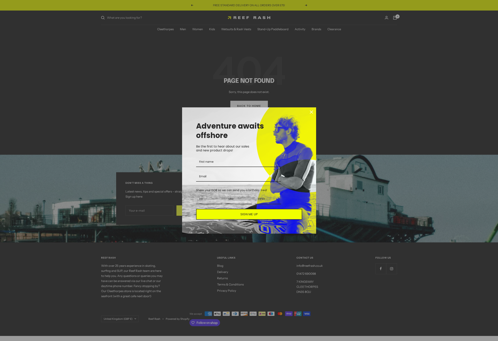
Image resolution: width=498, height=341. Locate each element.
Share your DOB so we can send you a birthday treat (231, 190)
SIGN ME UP (249, 214)
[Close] (311, 112)
